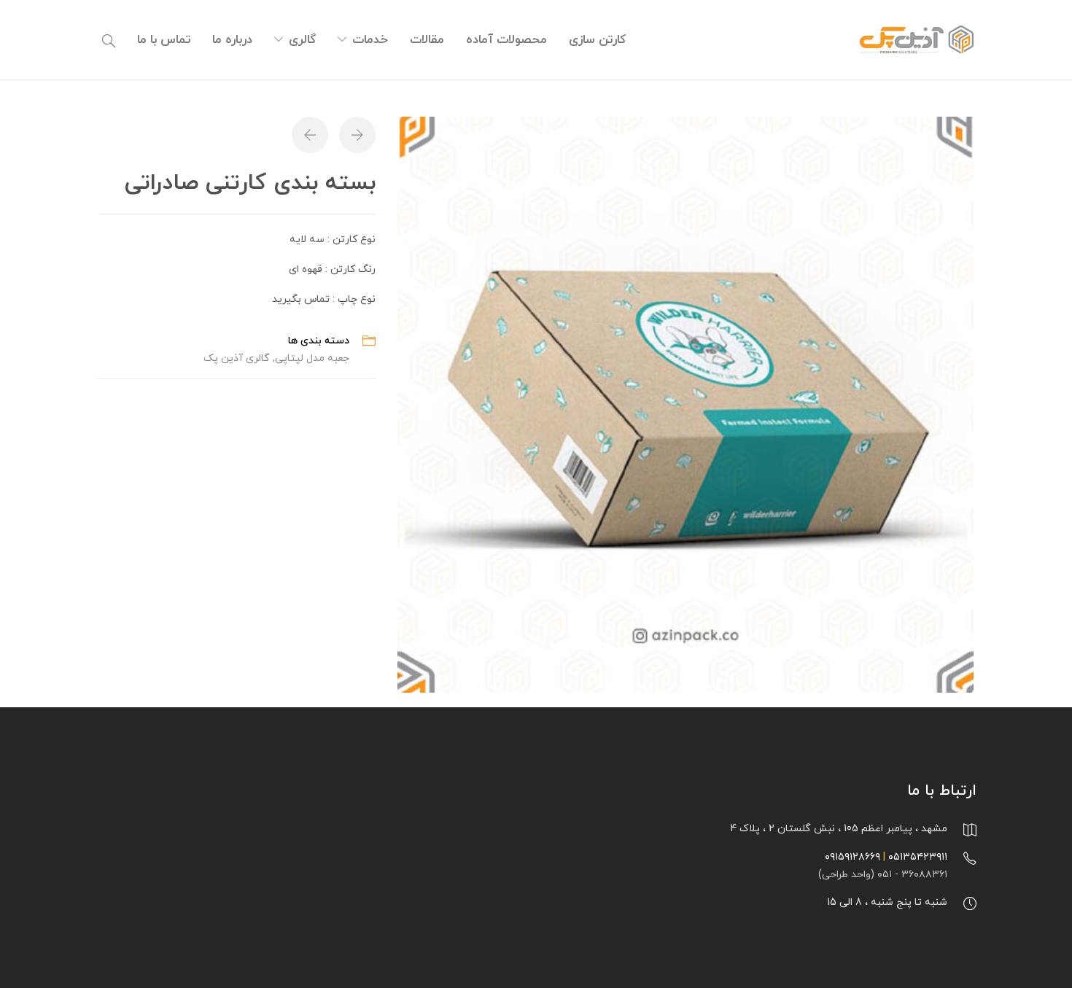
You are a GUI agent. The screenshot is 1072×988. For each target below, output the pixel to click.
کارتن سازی (597, 40)
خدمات (370, 40)
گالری (302, 40)
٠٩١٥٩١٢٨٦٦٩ (852, 857)
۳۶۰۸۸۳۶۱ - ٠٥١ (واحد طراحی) (882, 875)
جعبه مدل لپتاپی (312, 358)
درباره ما (232, 40)
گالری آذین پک (236, 358)
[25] (685, 404)
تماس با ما (163, 40)
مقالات (427, 40)
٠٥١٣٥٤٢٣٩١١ (917, 857)
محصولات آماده (506, 40)
